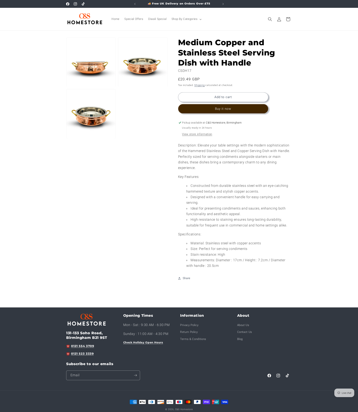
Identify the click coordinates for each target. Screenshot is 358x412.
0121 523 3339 (82, 353)
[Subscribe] (135, 375)
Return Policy (189, 332)
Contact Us (244, 332)
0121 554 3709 (82, 346)
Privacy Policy (189, 325)
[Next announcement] (223, 4)
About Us (243, 325)
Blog (240, 339)
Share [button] (186, 278)
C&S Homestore (184, 409)
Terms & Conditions (193, 339)
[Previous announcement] (135, 4)
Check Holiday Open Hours (143, 342)
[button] (186, 19)
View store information (197, 134)
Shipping (199, 85)
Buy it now (223, 109)
